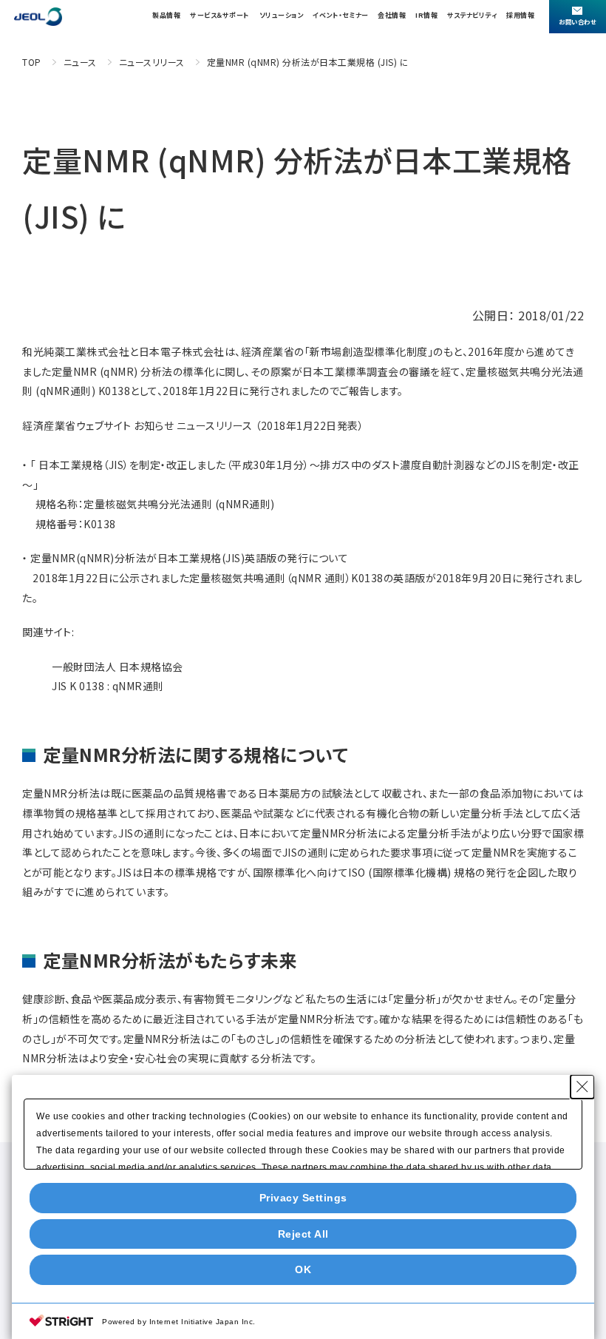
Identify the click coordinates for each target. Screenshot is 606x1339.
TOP (31, 61)
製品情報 (166, 15)
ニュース (80, 61)
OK (303, 1269)
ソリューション (281, 15)
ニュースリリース (152, 61)
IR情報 (426, 15)
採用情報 (520, 15)
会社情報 (392, 15)
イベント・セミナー (341, 15)
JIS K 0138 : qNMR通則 (109, 685)
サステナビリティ (472, 15)
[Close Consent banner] (582, 1087)
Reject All (303, 1234)
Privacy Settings (303, 1198)
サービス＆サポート (220, 15)
